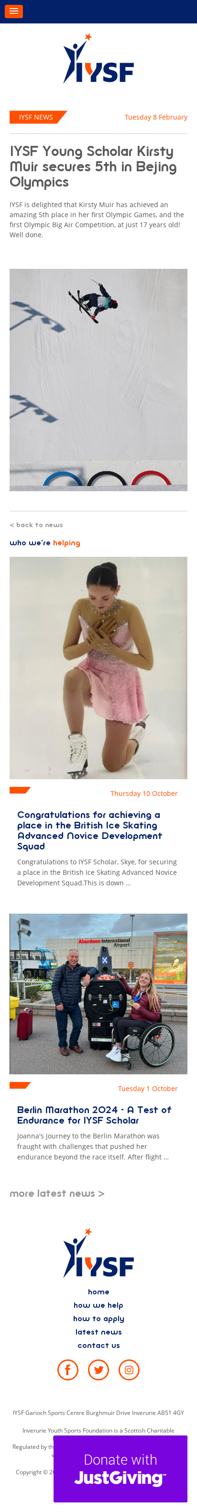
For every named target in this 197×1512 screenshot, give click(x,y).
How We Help (98, 1305)
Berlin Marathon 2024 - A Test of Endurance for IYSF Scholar (94, 1115)
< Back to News (36, 525)
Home (98, 1292)
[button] (14, 11)
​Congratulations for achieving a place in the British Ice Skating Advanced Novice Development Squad (90, 830)
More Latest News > (57, 1193)
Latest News (99, 1332)
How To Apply (98, 1318)
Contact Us (98, 1345)
